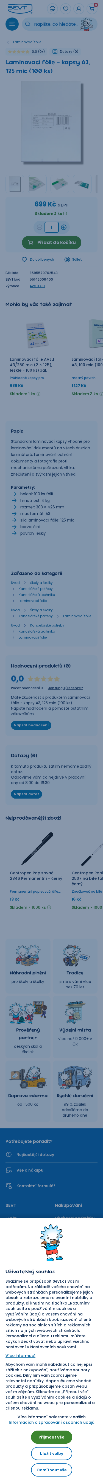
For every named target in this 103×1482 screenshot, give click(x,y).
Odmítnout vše (52, 1470)
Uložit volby (51, 1453)
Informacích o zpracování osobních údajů (51, 1422)
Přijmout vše (51, 1437)
